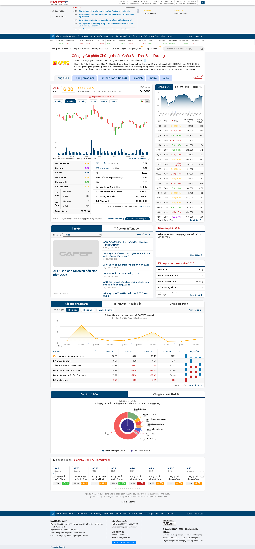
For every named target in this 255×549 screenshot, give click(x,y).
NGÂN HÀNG (108, 36)
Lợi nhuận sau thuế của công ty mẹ (69, 375)
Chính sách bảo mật (57, 547)
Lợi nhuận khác (60, 380)
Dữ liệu (189, 36)
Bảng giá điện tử (60, 11)
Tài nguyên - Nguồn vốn (127, 303)
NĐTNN (197, 87)
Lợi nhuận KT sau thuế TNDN (66, 370)
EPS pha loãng (107, 168)
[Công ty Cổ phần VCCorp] (169, 526)
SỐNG (163, 36)
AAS (56, 468)
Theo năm (88, 310)
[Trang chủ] (53, 36)
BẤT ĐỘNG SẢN (82, 36)
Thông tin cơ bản (84, 78)
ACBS (95, 468)
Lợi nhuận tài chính (62, 361)
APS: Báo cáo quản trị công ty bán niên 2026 (126, 264)
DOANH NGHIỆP (96, 36)
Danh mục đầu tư (60, 16)
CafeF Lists (198, 36)
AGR (113, 468)
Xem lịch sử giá (115, 219)
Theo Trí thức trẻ (127, 502)
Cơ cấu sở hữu (89, 394)
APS (151, 468)
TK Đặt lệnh (182, 87)
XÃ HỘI (58, 36)
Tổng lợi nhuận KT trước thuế (67, 366)
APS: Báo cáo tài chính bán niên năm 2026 (75, 273)
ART (189, 468)
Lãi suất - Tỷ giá (119, 49)
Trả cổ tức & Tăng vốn (127, 228)
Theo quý (72, 310)
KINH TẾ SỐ (143, 36)
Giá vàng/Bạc (97, 49)
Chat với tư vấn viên (125, 543)
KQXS (107, 49)
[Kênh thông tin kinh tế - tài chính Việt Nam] (59, 3)
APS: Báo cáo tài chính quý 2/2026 (121, 273)
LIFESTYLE (171, 36)
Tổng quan (55, 49)
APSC (171, 468)
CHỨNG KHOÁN (69, 36)
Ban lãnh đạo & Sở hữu (113, 78)
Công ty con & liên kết (166, 394)
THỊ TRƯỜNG (153, 36)
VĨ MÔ (134, 36)
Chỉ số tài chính (179, 303)
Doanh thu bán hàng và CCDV (70, 356)
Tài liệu (166, 78)
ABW (76, 468)
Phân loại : (57, 235)
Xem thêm (194, 220)
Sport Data (152, 49)
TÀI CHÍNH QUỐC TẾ (122, 36)
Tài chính (137, 78)
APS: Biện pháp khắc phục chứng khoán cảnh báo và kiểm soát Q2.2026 (126, 283)
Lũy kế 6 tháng (105, 310)
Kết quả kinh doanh (76, 303)
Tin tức (152, 78)
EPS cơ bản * (107, 163)
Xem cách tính (144, 206)
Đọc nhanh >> (130, 8)
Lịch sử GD (164, 87)
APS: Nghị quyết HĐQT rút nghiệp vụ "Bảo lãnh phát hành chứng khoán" (127, 254)
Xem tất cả (142, 235)
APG (132, 468)
